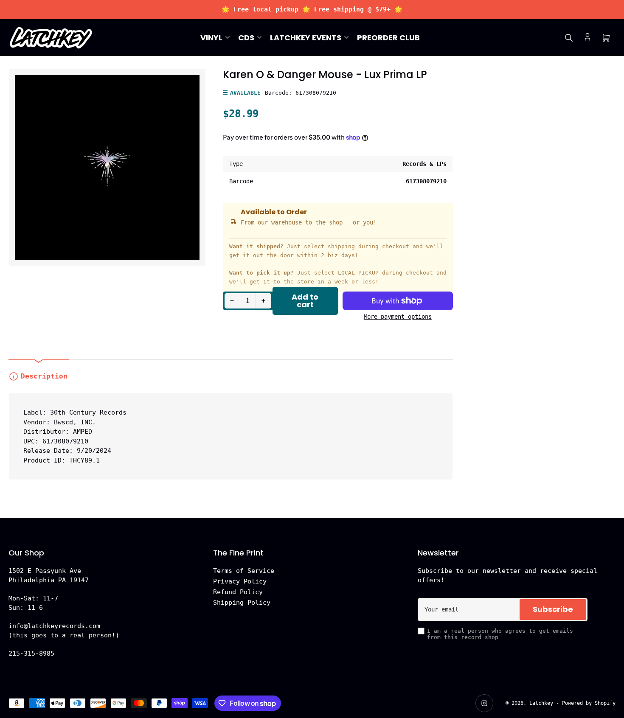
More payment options (398, 316)
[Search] (568, 37)
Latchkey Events (305, 37)
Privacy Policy (240, 581)
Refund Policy (238, 592)
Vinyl (211, 37)
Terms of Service (243, 571)
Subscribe (553, 609)
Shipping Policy (241, 602)
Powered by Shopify (589, 703)
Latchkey (541, 703)
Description (44, 376)
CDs (246, 37)
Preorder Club (388, 37)
